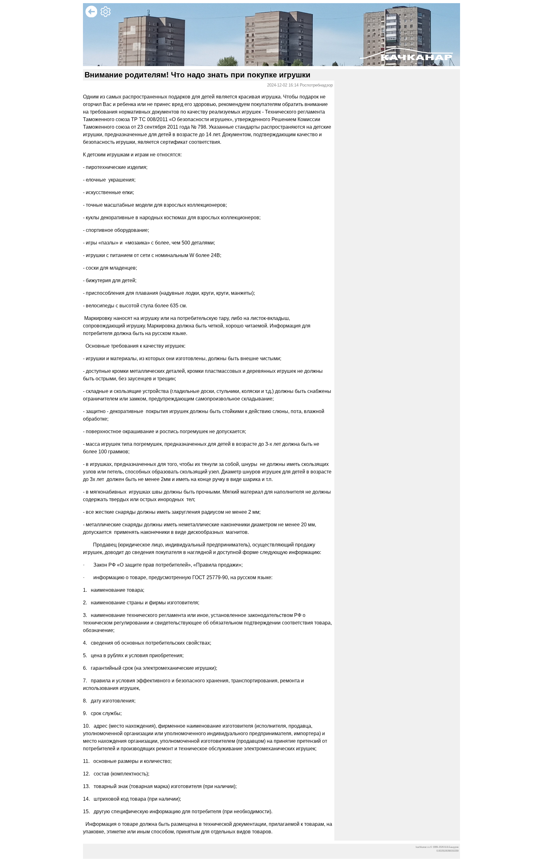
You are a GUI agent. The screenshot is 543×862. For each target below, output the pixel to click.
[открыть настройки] (107, 15)
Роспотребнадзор (316, 85)
